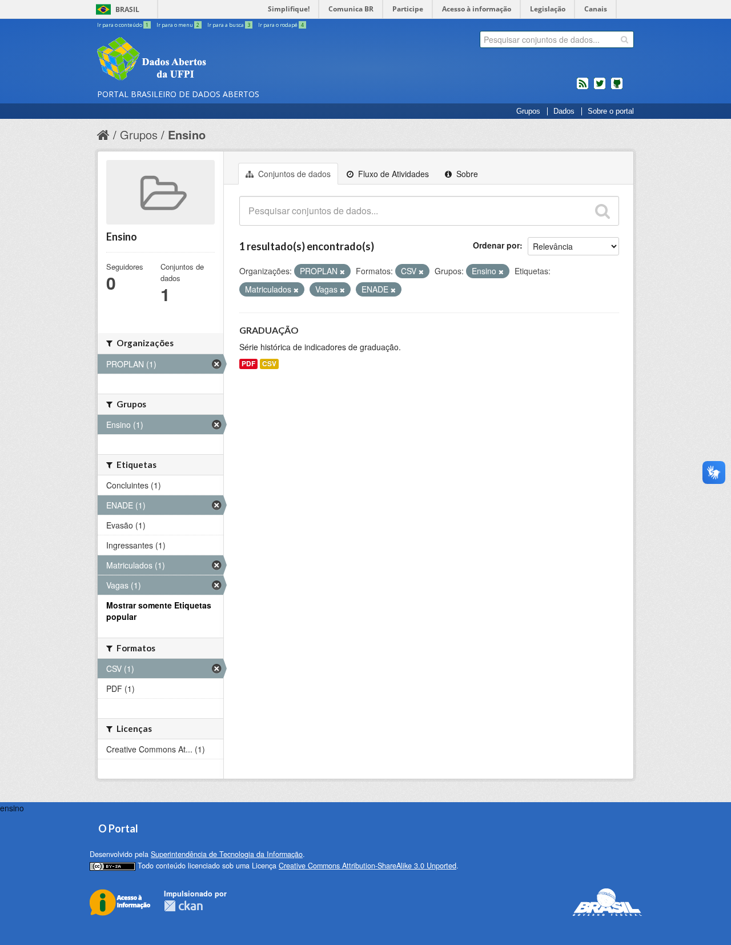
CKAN (183, 906)
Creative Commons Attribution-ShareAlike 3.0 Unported (367, 865)
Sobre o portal (611, 111)
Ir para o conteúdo (122, 25)
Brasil (127, 9)
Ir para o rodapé (281, 25)
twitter (599, 88)
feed (582, 88)
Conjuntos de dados (293, 173)
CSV (269, 364)
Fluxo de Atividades (392, 173)
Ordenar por (496, 245)
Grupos (528, 111)
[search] (624, 39)
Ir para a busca (228, 25)
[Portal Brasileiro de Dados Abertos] (220, 60)
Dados (564, 111)
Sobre (466, 173)
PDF (248, 364)
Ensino (187, 134)
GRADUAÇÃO (269, 330)
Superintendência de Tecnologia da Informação (227, 854)
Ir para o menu (177, 25)
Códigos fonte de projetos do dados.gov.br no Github (616, 88)
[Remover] (342, 271)
